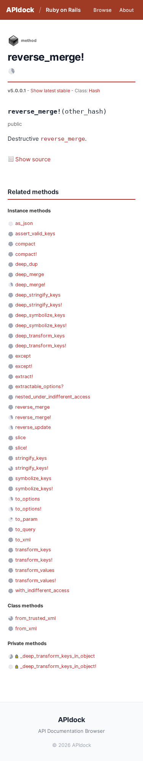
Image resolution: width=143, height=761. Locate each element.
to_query (25, 529)
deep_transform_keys (40, 336)
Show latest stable (51, 90)
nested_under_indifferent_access (52, 397)
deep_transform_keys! (40, 345)
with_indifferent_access (42, 590)
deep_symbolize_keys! (41, 325)
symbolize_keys (33, 478)
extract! (24, 376)
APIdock (20, 10)
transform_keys (33, 549)
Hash (94, 90)
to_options (27, 499)
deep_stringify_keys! (38, 305)
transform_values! (35, 580)
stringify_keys (31, 458)
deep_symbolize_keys (40, 315)
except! (23, 366)
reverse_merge (62, 138)
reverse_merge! (33, 417)
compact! (26, 254)
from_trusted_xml (35, 618)
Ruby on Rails (63, 9)
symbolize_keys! (34, 488)
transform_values (35, 570)
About (126, 10)
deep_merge (29, 274)
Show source (33, 159)
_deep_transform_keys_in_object (57, 656)
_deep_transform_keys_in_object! (58, 666)
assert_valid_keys (35, 233)
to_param (26, 519)
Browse (102, 10)
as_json (24, 223)
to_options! (28, 509)
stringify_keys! (31, 468)
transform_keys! (34, 560)
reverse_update (33, 427)
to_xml (23, 540)
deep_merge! (30, 284)
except (23, 356)
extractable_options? (39, 386)
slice (20, 437)
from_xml (26, 628)
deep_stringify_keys (38, 295)
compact (25, 244)
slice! (21, 448)
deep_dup (26, 264)
